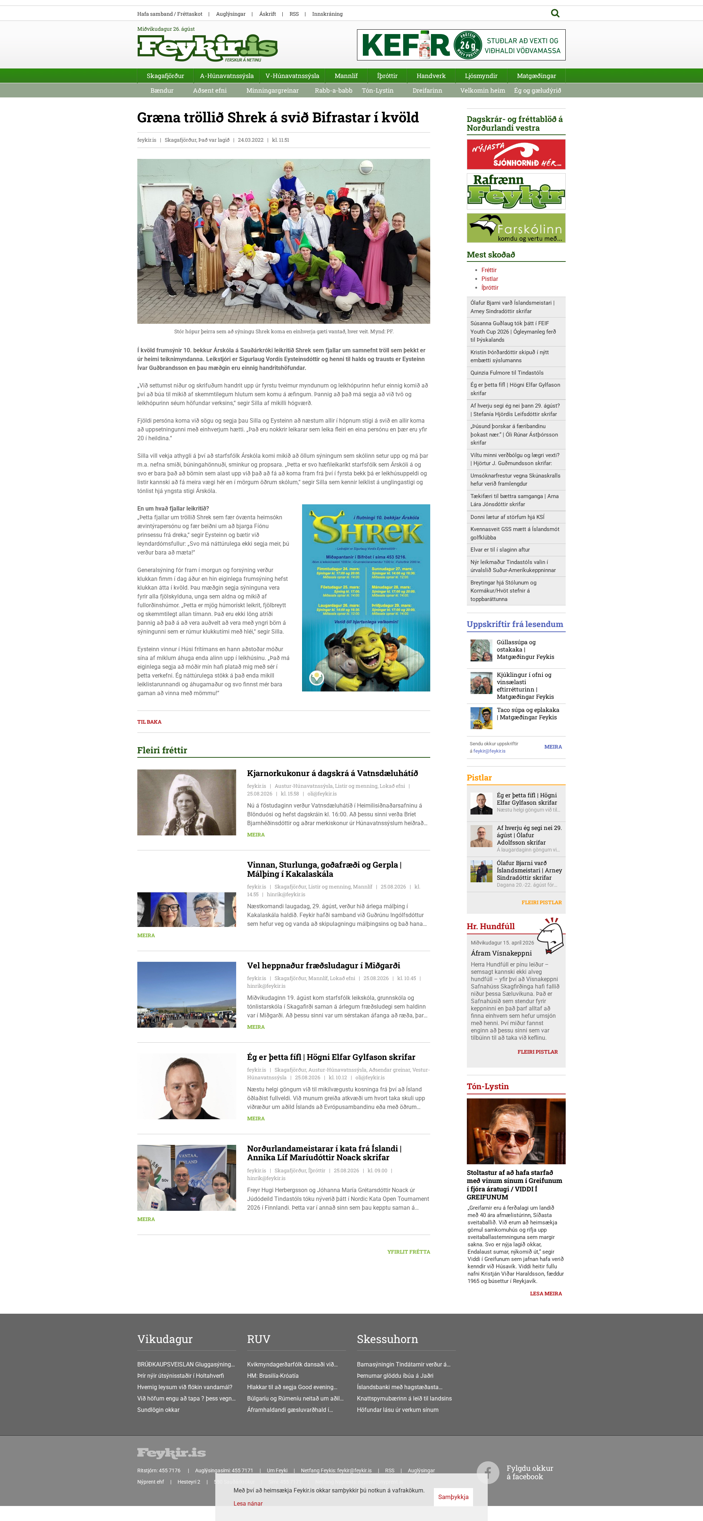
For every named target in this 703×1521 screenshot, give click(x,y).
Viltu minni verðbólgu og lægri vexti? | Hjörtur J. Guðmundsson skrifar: (514, 459)
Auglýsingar (231, 13)
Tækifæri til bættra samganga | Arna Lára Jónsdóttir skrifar (514, 500)
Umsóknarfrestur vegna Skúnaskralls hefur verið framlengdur (515, 479)
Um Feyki (277, 1470)
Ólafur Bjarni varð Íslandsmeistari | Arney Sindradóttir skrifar (512, 307)
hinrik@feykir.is (286, 894)
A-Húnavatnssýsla (227, 75)
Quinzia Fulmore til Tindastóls (507, 373)
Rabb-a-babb (334, 90)
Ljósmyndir (481, 75)
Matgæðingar (536, 75)
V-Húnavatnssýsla (292, 75)
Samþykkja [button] (453, 1496)
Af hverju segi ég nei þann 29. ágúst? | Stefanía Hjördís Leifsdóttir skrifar (515, 410)
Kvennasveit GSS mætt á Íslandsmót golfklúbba (514, 533)
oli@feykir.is (322, 793)
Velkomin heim (482, 90)
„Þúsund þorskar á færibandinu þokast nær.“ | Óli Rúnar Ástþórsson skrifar (514, 434)
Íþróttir (489, 287)
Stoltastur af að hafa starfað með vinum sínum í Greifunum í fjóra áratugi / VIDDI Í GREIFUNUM (514, 1185)
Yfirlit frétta (408, 1251)
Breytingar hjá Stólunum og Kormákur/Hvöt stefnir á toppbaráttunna (503, 590)
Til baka (149, 721)
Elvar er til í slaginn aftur (500, 549)
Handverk (431, 75)
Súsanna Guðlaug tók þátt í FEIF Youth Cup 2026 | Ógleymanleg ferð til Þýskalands (513, 331)
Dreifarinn (427, 90)
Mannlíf (346, 75)
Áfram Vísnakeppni (501, 953)
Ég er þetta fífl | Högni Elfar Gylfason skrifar (515, 389)
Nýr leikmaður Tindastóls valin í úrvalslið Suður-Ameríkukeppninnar (513, 566)
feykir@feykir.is (489, 751)
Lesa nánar (248, 1503)
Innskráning (327, 13)
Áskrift (267, 13)
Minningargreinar (272, 90)
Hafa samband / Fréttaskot (169, 13)
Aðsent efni (210, 90)
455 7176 (170, 1470)
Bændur (162, 90)
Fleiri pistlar (542, 902)
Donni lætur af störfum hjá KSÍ (507, 517)
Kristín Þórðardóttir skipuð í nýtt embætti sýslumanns (509, 356)
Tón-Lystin (378, 90)
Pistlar (489, 278)
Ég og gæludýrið (537, 90)
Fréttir (488, 270)
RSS (294, 13)
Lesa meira (546, 1293)
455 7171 (242, 1470)
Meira (256, 834)
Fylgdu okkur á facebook (530, 1472)
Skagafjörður (165, 75)
